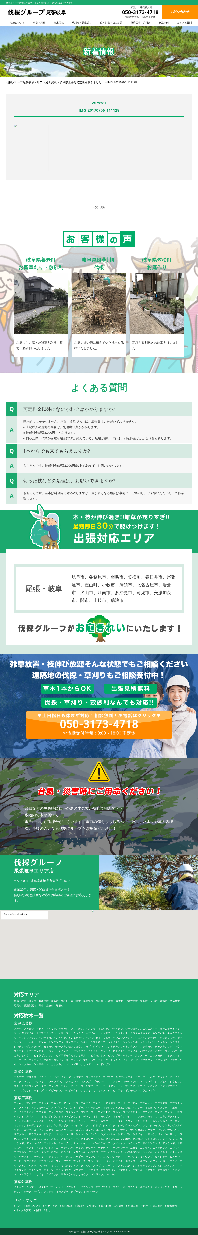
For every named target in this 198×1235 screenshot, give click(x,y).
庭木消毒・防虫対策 (111, 22)
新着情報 (172, 1205)
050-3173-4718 (140, 12)
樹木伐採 (59, 22)
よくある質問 (184, 22)
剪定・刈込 (39, 22)
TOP (18, 1205)
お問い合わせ (43, 1210)
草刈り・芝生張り (82, 22)
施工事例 (164, 22)
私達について (17, 22)
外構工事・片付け (141, 22)
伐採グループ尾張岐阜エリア (95, 1231)
